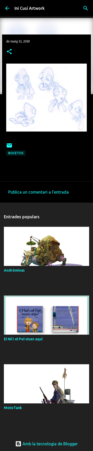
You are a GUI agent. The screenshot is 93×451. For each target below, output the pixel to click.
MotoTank (13, 408)
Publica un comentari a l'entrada (38, 192)
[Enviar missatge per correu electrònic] (9, 147)
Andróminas (14, 270)
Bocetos (16, 153)
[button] (9, 51)
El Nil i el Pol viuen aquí (23, 339)
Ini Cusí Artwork (29, 8)
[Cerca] (86, 8)
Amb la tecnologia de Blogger (49, 443)
